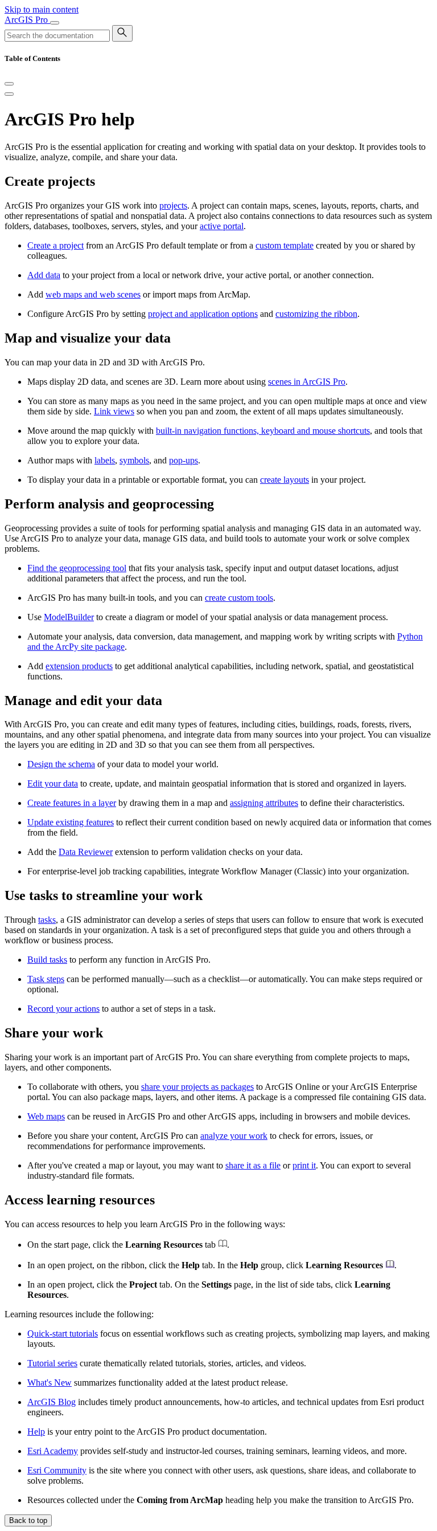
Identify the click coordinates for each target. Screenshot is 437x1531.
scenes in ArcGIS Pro (306, 381)
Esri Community (56, 1470)
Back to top (28, 1520)
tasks (47, 920)
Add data (43, 275)
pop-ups (183, 460)
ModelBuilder (69, 617)
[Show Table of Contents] (9, 94)
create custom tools (239, 597)
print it (304, 1165)
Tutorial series (52, 1363)
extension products (79, 666)
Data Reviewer (86, 852)
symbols (134, 460)
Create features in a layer (71, 803)
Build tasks (47, 959)
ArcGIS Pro (27, 20)
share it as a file (253, 1165)
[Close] (9, 83)
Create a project (55, 245)
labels (104, 460)
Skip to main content (42, 9)
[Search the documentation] (122, 33)
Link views (114, 411)
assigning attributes (264, 803)
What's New (49, 1382)
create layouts (284, 479)
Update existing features (70, 822)
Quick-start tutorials (62, 1333)
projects (173, 205)
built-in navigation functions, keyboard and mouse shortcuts (263, 430)
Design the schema (61, 764)
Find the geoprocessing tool (76, 568)
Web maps (46, 1116)
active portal (222, 226)
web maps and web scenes (93, 294)
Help (36, 1431)
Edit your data (52, 783)
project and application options (203, 314)
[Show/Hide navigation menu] (54, 23)
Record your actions (63, 1008)
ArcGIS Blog (51, 1402)
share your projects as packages (197, 1087)
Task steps (45, 979)
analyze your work (233, 1136)
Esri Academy (52, 1451)
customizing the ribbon (316, 314)
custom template (284, 245)
